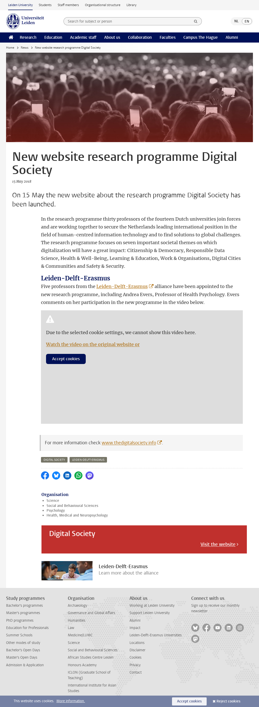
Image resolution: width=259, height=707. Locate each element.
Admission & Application (25, 665)
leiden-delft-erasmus (88, 460)
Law (71, 627)
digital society (54, 460)
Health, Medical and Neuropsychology (77, 515)
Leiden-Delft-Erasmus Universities (156, 635)
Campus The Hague (200, 37)
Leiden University (20, 5)
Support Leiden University (150, 612)
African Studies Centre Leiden (91, 657)
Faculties (168, 37)
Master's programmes (23, 612)
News (24, 48)
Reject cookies (228, 701)
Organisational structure (102, 5)
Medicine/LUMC (80, 635)
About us (112, 37)
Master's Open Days (21, 657)
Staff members (68, 5)
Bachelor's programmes (24, 605)
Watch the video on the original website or (93, 344)
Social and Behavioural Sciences (72, 505)
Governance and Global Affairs (91, 612)
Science (53, 500)
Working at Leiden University (152, 605)
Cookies (135, 657)
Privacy (135, 665)
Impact (135, 627)
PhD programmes (19, 620)
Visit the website (218, 544)
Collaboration (140, 37)
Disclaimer (137, 650)
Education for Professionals (27, 627)
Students (45, 5)
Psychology (56, 510)
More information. (70, 701)
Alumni (232, 37)
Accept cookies (66, 358)
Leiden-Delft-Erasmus (122, 286)
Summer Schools (19, 635)
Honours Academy (82, 665)
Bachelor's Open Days (23, 650)
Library (131, 5)
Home (10, 48)
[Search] (196, 21)
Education (53, 37)
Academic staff (83, 37)
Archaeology (77, 605)
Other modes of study (23, 642)
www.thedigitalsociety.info (129, 443)
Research (28, 37)
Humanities (76, 620)
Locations (137, 642)
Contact (136, 672)
